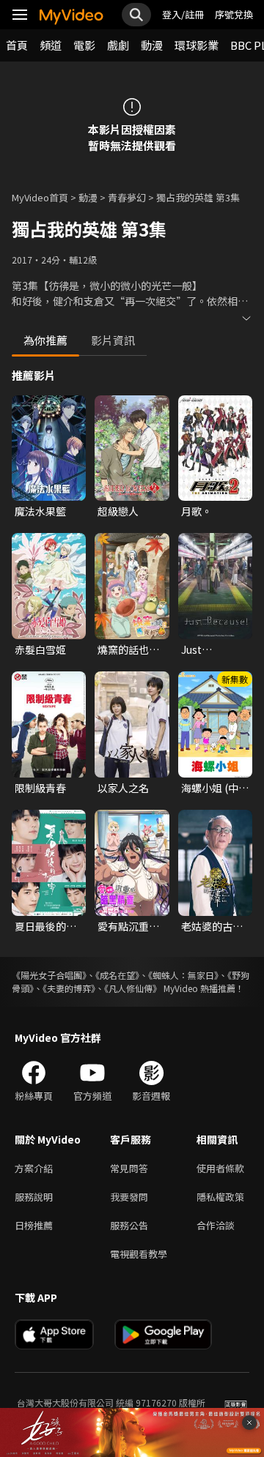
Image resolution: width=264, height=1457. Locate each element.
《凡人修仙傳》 (132, 988)
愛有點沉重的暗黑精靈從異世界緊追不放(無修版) (128, 926)
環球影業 (197, 45)
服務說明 (34, 1197)
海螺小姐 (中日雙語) (215, 787)
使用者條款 (220, 1168)
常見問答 (129, 1168)
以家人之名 (123, 787)
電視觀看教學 (138, 1254)
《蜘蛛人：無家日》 (183, 975)
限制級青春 (40, 787)
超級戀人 (118, 511)
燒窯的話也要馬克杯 (128, 649)
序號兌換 (234, 14)
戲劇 (118, 45)
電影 (84, 45)
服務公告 (129, 1225)
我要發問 (129, 1197)
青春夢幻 (127, 197)
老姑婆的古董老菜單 (212, 926)
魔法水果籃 (40, 511)
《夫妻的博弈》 (69, 988)
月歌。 (196, 511)
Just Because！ (206, 649)
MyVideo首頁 (40, 197)
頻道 (51, 45)
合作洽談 (216, 1225)
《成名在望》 (117, 975)
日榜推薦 (34, 1225)
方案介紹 (34, 1168)
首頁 (17, 45)
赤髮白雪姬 (40, 649)
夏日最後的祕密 (45, 926)
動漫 (152, 45)
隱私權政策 (220, 1197)
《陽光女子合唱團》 (49, 975)
